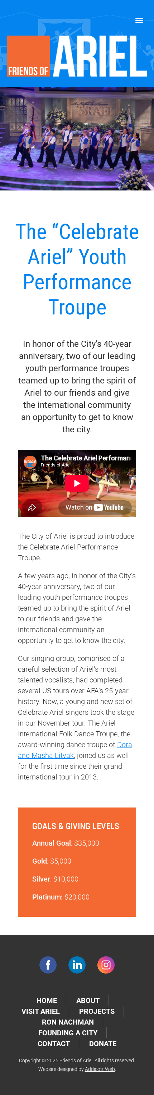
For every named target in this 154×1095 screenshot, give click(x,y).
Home (47, 1000)
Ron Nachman (68, 1022)
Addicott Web (100, 1069)
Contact (54, 1043)
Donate (102, 1043)
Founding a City (67, 1033)
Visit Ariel (40, 1011)
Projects (97, 1011)
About (88, 1000)
